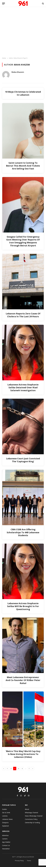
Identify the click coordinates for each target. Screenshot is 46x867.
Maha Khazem (17, 72)
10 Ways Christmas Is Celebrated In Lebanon (23, 93)
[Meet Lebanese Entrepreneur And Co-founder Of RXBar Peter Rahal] (23, 645)
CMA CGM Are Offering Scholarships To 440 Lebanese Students (23, 532)
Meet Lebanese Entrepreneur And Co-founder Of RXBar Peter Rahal (23, 680)
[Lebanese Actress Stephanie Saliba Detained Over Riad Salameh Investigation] (23, 352)
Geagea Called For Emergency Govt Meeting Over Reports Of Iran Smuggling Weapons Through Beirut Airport (23, 241)
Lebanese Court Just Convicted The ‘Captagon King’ (23, 460)
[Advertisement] (23, 32)
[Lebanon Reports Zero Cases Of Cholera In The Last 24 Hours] (23, 281)
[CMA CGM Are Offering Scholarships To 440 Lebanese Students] (23, 497)
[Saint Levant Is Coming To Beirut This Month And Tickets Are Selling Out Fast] (23, 131)
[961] (23, 3)
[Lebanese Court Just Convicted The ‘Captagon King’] (23, 426)
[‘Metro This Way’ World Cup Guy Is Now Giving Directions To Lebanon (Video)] (23, 719)
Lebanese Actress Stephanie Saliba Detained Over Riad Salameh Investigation (23, 387)
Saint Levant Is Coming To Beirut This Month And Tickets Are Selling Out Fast (23, 165)
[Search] (43, 3)
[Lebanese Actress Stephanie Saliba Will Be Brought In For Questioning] (23, 571)
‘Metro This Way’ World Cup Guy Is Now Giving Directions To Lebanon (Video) (23, 754)
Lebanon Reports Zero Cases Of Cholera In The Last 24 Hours (23, 315)
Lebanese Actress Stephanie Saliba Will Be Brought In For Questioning (23, 606)
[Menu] (3, 3)
